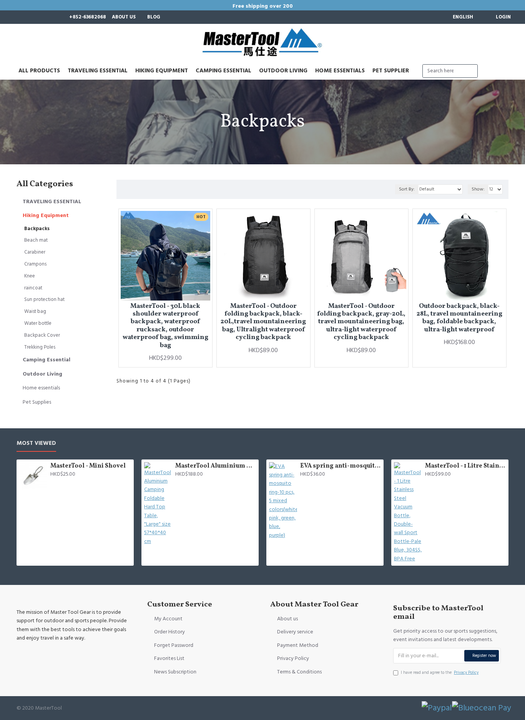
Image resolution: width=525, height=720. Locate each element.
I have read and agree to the (439, 672)
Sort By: (407, 189)
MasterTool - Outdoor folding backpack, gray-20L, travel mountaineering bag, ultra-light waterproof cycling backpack (361, 322)
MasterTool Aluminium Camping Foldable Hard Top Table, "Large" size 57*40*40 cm (215, 466)
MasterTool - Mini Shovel (88, 466)
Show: (478, 189)
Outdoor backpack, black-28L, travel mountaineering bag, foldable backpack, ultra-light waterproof (459, 318)
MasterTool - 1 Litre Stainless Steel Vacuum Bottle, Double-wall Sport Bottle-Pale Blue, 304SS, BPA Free (465, 466)
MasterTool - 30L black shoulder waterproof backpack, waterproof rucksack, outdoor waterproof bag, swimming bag (165, 325)
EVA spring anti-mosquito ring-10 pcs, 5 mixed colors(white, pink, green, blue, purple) (340, 466)
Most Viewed (36, 443)
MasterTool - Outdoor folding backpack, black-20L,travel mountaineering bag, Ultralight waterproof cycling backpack (263, 322)
